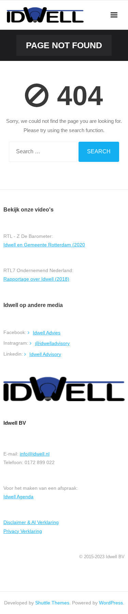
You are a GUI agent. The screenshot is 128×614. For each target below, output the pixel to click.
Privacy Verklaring (22, 531)
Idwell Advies (46, 332)
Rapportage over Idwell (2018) (36, 279)
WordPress (111, 602)
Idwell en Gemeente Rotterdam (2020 (44, 244)
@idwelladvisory (52, 343)
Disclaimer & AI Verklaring (31, 522)
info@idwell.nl (34, 454)
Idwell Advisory (45, 354)
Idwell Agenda (18, 496)
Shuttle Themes (52, 602)
